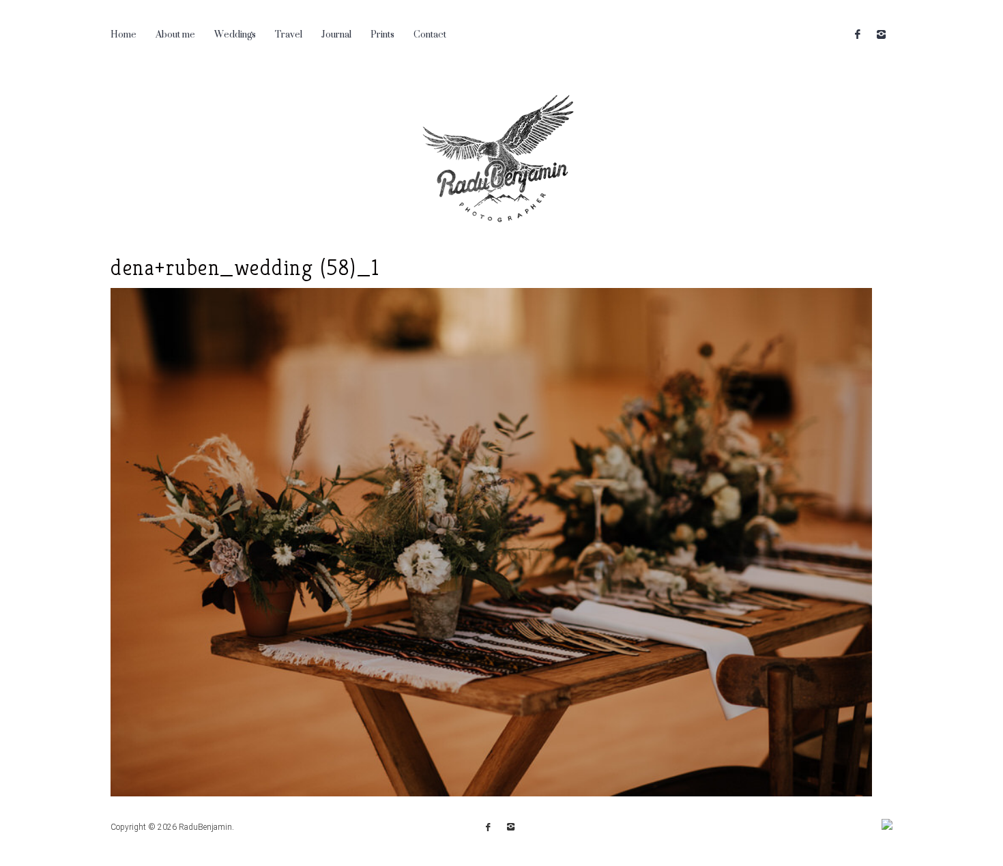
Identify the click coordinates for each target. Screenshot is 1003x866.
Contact (429, 34)
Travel (288, 34)
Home (123, 34)
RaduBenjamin (205, 827)
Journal (336, 34)
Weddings (235, 34)
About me (175, 34)
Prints (382, 34)
